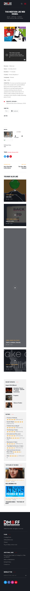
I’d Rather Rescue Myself (13, 425)
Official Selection (8, 539)
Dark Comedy (9, 480)
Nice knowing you (11, 483)
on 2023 (7, 199)
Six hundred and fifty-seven (14, 434)
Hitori (8, 455)
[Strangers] (18, 134)
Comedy (19, 16)
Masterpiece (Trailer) (12, 442)
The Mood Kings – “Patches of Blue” (15, 502)
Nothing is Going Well (7, 145)
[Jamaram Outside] (8, 134)
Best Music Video (9, 498)
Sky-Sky (9, 438)
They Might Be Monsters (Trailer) (15, 446)
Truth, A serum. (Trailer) (13, 342)
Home (8, 16)
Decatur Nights (10, 421)
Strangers (16, 137)
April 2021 (8, 364)
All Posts (13, 16)
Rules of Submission (9, 559)
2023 (13, 481)
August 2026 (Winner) (11, 385)
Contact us (7, 564)
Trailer (17, 340)
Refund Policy (7, 562)
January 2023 (16, 219)
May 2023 (14, 480)
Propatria (16, 395)
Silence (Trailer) (18, 403)
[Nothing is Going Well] (8, 141)
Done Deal (9, 197)
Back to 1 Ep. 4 (10, 221)
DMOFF (6, 528)
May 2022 (12, 194)
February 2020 (15, 152)
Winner (6, 542)
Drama (11, 219)
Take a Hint (9, 367)
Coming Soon (7, 537)
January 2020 (13, 340)
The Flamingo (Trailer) (12, 430)
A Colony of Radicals (12, 417)
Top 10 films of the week (10, 544)
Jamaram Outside (8, 137)
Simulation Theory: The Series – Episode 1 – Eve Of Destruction (19, 390)
